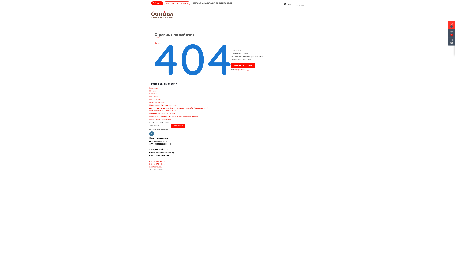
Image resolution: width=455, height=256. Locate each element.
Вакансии (153, 93)
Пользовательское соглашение (162, 111)
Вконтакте (151, 133)
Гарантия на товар (157, 102)
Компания (153, 88)
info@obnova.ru (155, 167)
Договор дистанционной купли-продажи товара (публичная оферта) (178, 108)
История (153, 91)
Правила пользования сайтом (162, 113)
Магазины (153, 96)
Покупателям (155, 99)
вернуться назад (241, 69)
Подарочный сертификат (160, 119)
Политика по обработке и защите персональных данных (173, 116)
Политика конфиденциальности (163, 105)
